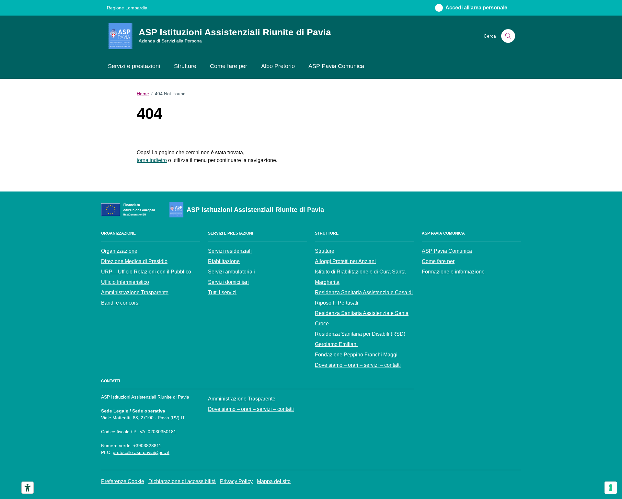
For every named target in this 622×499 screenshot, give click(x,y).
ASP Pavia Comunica (336, 66)
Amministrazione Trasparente (134, 292)
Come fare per (228, 66)
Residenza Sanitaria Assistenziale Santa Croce (362, 318)
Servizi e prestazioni (134, 66)
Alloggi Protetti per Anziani (345, 261)
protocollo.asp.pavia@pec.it (141, 452)
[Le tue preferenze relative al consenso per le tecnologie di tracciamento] (611, 488)
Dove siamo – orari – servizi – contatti (358, 365)
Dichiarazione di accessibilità (182, 481)
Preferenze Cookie (122, 481)
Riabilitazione (224, 261)
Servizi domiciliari (228, 282)
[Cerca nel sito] (508, 36)
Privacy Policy (236, 481)
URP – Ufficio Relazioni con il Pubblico (146, 271)
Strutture (185, 66)
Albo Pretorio (278, 66)
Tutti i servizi (222, 292)
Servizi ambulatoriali (231, 271)
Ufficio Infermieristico (125, 282)
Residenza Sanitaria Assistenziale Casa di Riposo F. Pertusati (364, 298)
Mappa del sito (274, 481)
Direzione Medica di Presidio (134, 261)
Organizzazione (119, 251)
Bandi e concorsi (120, 303)
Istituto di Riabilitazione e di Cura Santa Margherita (360, 277)
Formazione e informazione (453, 271)
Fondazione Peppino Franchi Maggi (356, 354)
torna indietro (152, 160)
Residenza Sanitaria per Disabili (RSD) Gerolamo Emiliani (360, 339)
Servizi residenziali (230, 251)
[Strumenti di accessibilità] (27, 488)
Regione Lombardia (127, 7)
